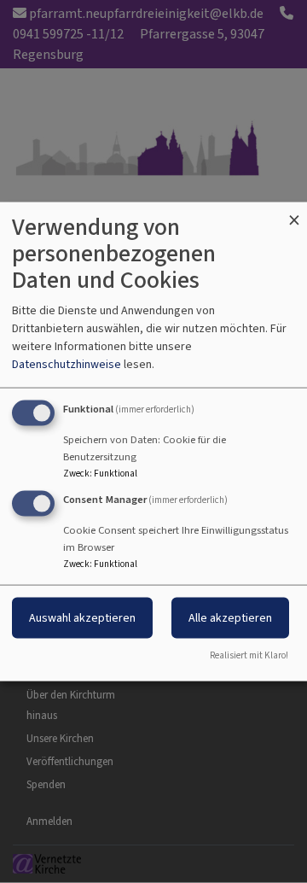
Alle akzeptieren (230, 618)
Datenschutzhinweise (66, 364)
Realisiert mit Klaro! (249, 654)
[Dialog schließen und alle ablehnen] (294, 213)
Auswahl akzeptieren (82, 618)
